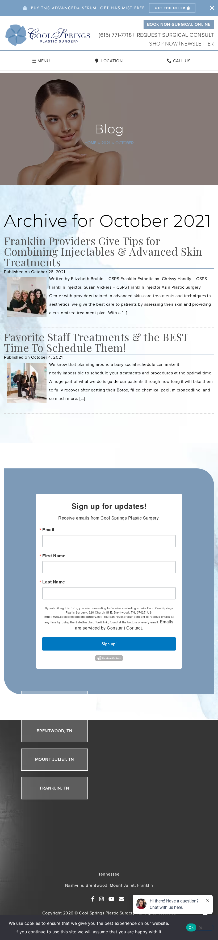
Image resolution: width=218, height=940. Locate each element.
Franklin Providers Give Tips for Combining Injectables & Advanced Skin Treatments (103, 251)
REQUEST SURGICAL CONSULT (175, 35)
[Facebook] (93, 899)
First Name (53, 556)
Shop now (164, 43)
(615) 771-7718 (115, 35)
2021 (105, 143)
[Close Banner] (212, 8)
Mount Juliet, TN (54, 759)
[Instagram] (101, 899)
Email (48, 530)
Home (90, 143)
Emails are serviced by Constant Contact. (124, 625)
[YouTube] (111, 899)
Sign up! (109, 644)
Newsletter (197, 43)
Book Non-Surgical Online (179, 24)
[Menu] (34, 61)
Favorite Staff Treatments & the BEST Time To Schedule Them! (96, 342)
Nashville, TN (55, 702)
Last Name (53, 582)
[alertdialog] (109, 8)
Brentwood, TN (55, 731)
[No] (200, 928)
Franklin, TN (54, 788)
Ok (191, 927)
